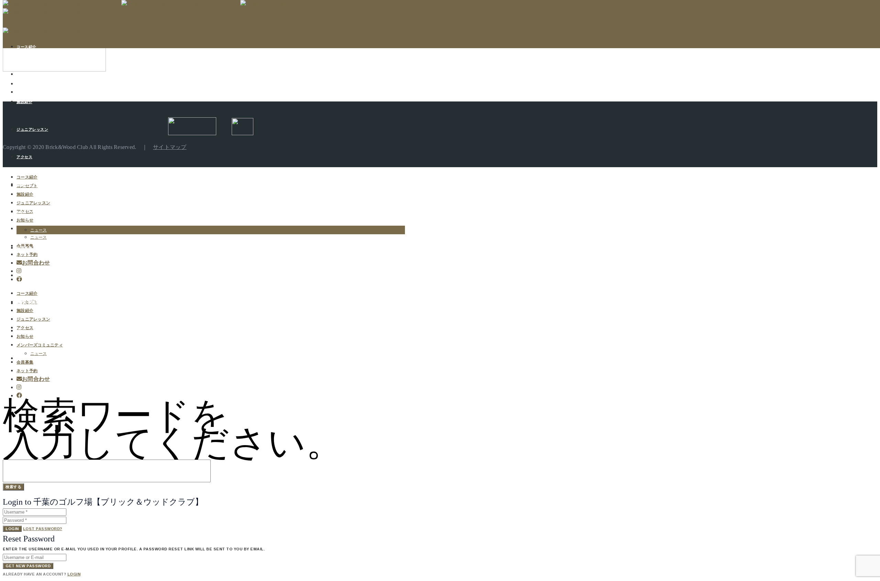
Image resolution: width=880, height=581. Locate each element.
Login (12, 529)
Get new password (28, 566)
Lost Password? (42, 529)
